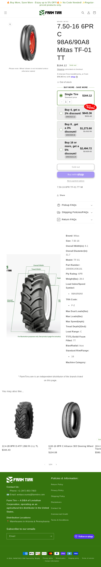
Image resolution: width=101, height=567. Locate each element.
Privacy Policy (57, 490)
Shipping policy (73, 558)
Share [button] (62, 195)
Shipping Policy (58, 496)
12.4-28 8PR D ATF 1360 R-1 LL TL (20, 446)
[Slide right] (56, 464)
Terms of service (88, 558)
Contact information (52, 561)
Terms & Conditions (60, 520)
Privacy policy (48, 558)
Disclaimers (56, 502)
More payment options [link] (75, 181)
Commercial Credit (59, 514)
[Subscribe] (51, 536)
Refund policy (61, 558)
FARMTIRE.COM (19, 558)
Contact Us (56, 508)
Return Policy (57, 484)
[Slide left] (45, 464)
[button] (5, 13)
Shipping (60, 69)
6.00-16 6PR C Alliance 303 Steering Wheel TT (71, 447)
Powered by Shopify (33, 558)
